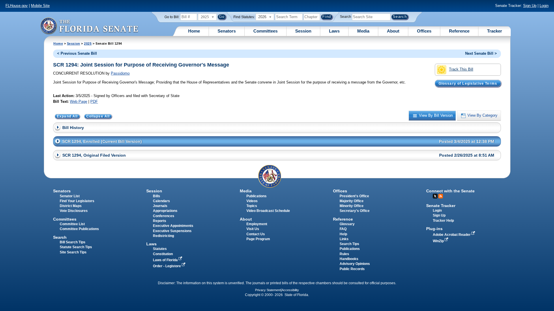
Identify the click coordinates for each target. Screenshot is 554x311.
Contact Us (255, 234)
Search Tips (349, 244)
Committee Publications (79, 229)
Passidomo (120, 73)
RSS (440, 196)
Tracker (494, 31)
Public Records (352, 269)
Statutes (160, 249)
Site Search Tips (73, 252)
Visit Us (252, 229)
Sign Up (529, 5)
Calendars (161, 201)
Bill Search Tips (72, 242)
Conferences (163, 216)
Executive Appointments (173, 225)
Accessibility (290, 290)
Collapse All (98, 116)
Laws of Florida (166, 260)
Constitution (163, 254)
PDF (94, 101)
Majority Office (352, 201)
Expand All (67, 116)
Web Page (78, 101)
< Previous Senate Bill (77, 53)
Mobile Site (40, 5)
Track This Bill (461, 69)
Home (194, 31)
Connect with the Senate (450, 191)
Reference (459, 31)
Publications (256, 196)
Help (343, 234)
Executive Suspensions (172, 231)
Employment (256, 224)
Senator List (70, 196)
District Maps (71, 206)
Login (544, 5)
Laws (334, 31)
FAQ (343, 229)
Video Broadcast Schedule (268, 211)
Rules (344, 254)
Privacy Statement (268, 290)
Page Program (258, 239)
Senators (227, 31)
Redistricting (163, 236)
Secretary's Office (355, 211)
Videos (252, 201)
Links (344, 239)
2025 (87, 43)
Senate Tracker (440, 205)
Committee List (72, 224)
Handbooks (349, 259)
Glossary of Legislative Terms (468, 83)
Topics (251, 206)
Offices (424, 31)
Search (345, 16)
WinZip (439, 241)
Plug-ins (434, 228)
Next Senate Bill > (481, 53)
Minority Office (352, 206)
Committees (265, 31)
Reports (159, 221)
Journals (160, 206)
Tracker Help (443, 220)
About (393, 31)
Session (303, 31)
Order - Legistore (167, 266)
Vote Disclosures (74, 211)
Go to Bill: (171, 17)
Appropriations (165, 211)
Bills (156, 196)
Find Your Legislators (77, 201)
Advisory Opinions (355, 264)
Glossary (347, 224)
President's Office (354, 196)
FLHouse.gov (16, 5)
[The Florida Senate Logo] (89, 25)
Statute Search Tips (76, 247)
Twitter (435, 196)
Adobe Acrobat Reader (452, 234)
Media (363, 31)
